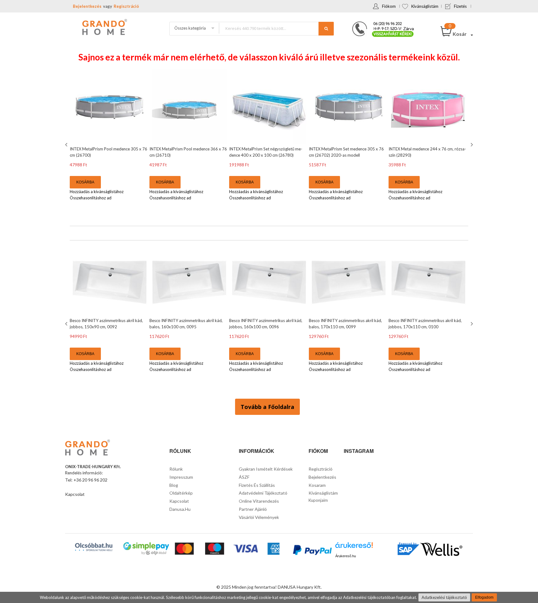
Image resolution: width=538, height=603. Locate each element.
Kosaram (317, 485)
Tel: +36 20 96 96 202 (86, 479)
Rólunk (176, 469)
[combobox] (276, 28)
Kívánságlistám (424, 6)
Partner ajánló (253, 509)
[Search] (326, 29)
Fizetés (460, 6)
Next (471, 144)
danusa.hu (180, 509)
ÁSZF (244, 477)
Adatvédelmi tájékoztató (263, 493)
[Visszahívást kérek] (380, 23)
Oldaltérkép (181, 493)
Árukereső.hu (345, 556)
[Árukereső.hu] (354, 547)
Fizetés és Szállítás (257, 485)
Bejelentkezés (87, 6)
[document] (269, 597)
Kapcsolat (75, 494)
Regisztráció (126, 6)
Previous (67, 144)
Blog (173, 485)
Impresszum (181, 477)
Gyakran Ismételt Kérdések (266, 469)
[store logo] (104, 27)
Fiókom (389, 6)
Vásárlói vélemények (259, 517)
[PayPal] (311, 550)
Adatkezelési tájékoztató (444, 597)
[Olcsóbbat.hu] (93, 547)
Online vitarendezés (259, 501)
